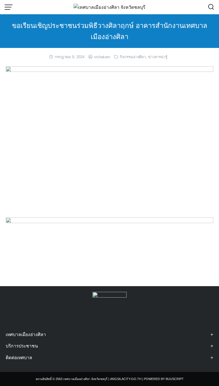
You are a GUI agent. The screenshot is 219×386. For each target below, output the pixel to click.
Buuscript (175, 379)
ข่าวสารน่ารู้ (157, 57)
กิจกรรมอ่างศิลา (133, 57)
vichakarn (102, 57)
